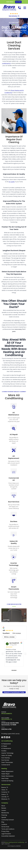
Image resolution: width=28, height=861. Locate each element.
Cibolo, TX (4, 790)
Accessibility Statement (8, 836)
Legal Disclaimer (6, 834)
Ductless (3, 751)
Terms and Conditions (7, 829)
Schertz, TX (4, 794)
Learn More (18, 1)
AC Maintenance (6, 748)
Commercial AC (5, 765)
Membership (5, 813)
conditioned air (6, 63)
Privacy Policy (5, 831)
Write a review (9, 637)
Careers (3, 810)
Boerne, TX (4, 787)
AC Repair (4, 746)
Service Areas (5, 827)
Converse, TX (5, 792)
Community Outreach (7, 820)
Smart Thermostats (7, 762)
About (3, 806)
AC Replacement (6, 744)
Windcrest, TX (5, 799)
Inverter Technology (7, 753)
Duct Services (5, 760)
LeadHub (18, 846)
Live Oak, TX (5, 797)
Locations (4, 824)
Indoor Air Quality (6, 755)
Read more (9, 664)
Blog (2, 822)
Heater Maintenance (7, 776)
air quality (12, 182)
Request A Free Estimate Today (14, 692)
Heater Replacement (7, 771)
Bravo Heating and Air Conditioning (14, 842)
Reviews (14, 670)
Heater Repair (5, 774)
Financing (4, 815)
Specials (3, 817)
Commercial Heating (7, 781)
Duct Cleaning (5, 758)
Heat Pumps (5, 778)
